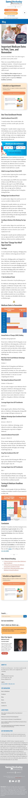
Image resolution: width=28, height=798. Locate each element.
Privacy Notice (18, 777)
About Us (3, 702)
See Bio (5, 653)
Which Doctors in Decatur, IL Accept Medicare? (11, 719)
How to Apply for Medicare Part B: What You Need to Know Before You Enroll (14, 722)
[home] (14, 4)
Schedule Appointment (11, 13)
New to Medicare (5, 691)
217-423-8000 (11, 16)
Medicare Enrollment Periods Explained (9, 716)
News (2, 700)
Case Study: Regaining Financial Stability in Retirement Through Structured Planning (13, 726)
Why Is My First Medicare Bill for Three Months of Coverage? (11, 713)
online (10, 549)
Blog (2, 697)
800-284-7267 (12, 684)
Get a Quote (11, 10)
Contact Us (4, 705)
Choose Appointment (14, 93)
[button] (25, 13)
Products (3, 694)
